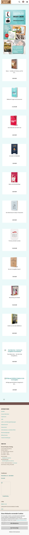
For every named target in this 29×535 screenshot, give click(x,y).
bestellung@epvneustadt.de (8, 460)
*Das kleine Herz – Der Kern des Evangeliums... (14, 355)
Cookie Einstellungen (5, 437)
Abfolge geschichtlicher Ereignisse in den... (14, 383)
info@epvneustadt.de (6, 458)
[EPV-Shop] (5, 2)
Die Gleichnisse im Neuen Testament (14, 212)
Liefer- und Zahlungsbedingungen (8, 422)
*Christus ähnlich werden (14, 240)
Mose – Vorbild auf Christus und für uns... (14, 71)
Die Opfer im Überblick (14, 156)
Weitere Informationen (14, 532)
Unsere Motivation (5, 414)
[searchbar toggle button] (19, 2)
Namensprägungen (5, 432)
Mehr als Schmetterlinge (14, 184)
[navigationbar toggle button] (27, 2)
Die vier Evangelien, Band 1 (14, 269)
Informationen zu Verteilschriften (8, 429)
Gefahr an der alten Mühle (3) (14, 325)
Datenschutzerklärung (21, 520)
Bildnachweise (4, 435)
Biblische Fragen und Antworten (14, 99)
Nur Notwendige (14, 528)
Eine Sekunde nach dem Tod (14, 127)
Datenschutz (4, 427)
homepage (14, 463)
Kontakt (3, 411)
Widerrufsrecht (4, 424)
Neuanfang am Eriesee (14, 297)
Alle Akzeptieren (14, 523)
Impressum (3, 416)
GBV (2, 509)
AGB (2, 419)
